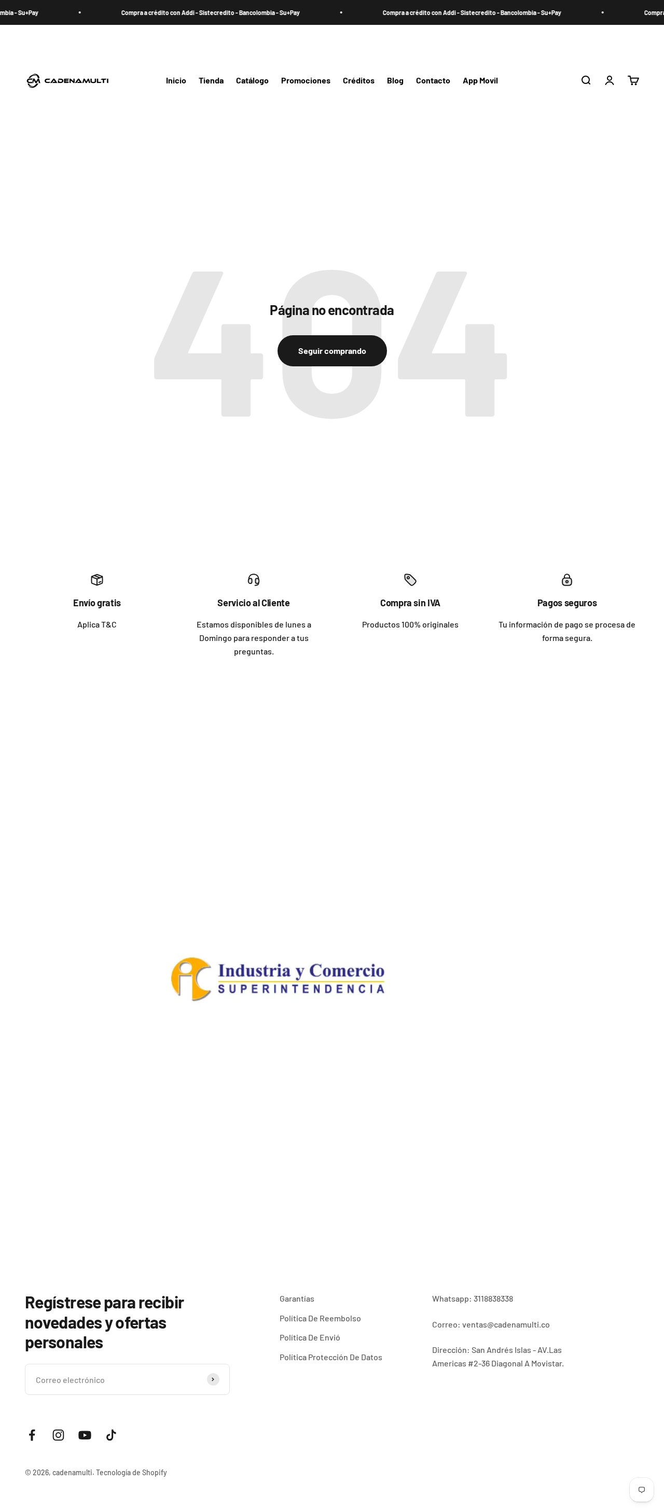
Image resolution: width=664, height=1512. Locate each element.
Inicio (176, 80)
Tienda (211, 80)
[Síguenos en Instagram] (58, 1435)
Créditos (359, 80)
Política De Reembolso (320, 1318)
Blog (395, 80)
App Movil (480, 80)
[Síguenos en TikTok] (111, 1435)
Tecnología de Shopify (131, 1472)
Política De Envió (310, 1337)
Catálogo (252, 80)
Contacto (433, 80)
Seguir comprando (332, 350)
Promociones (305, 80)
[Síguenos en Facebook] (32, 1435)
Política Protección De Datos (331, 1357)
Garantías (297, 1298)
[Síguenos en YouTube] (85, 1435)
